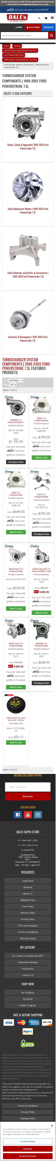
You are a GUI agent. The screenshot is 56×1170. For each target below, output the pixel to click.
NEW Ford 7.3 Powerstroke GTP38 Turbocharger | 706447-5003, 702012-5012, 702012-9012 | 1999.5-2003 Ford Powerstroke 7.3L (16, 646)
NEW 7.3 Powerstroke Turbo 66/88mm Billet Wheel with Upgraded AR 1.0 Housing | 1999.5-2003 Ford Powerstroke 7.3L (41, 421)
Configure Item (15, 462)
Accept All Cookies (27, 1156)
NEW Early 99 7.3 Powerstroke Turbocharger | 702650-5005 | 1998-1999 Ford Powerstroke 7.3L (41, 572)
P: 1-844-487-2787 (28, 840)
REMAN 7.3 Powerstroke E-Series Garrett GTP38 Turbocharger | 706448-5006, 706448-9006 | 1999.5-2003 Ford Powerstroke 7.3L (15, 423)
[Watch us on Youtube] (28, 814)
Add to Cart (41, 457)
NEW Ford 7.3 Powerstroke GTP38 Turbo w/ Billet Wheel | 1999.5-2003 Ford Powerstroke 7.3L (16, 572)
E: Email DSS (28, 849)
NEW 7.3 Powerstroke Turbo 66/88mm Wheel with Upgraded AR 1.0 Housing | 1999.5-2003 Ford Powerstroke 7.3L (16, 495)
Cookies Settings (27, 1141)
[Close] (52, 1125)
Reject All (27, 1149)
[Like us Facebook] (18, 814)
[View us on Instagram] (38, 814)
